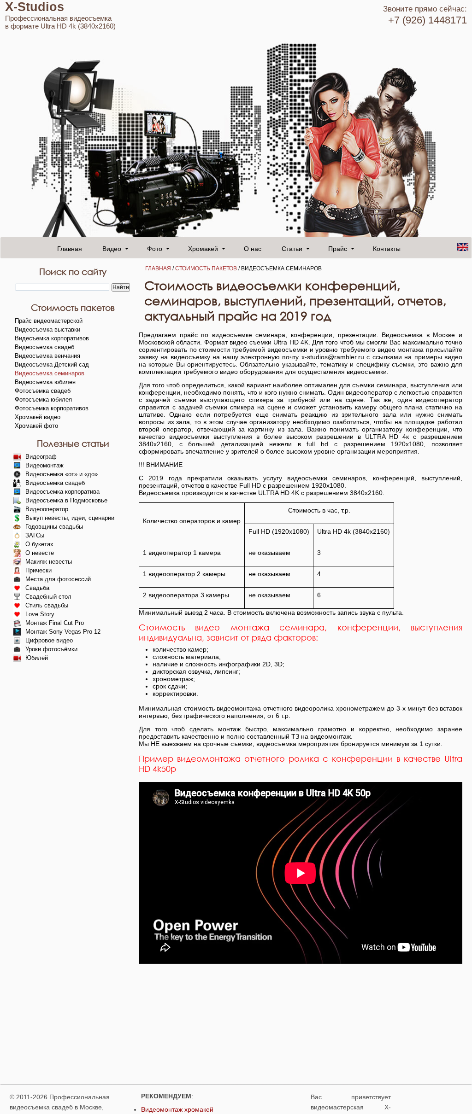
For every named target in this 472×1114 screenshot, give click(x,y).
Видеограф (41, 456)
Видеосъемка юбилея (45, 382)
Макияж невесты (48, 561)
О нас (252, 248)
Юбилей (36, 657)
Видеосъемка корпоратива (62, 491)
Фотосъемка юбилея (43, 399)
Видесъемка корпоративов (52, 338)
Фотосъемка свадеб (43, 390)
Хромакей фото (36, 425)
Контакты (387, 248)
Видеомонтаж (44, 465)
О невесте (39, 552)
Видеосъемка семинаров (49, 373)
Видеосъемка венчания (47, 355)
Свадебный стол (48, 596)
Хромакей (203, 248)
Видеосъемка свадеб (44, 347)
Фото (154, 248)
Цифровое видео (49, 640)
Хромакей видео (37, 417)
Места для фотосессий (58, 579)
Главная (69, 248)
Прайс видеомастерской (49, 320)
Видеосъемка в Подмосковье (66, 500)
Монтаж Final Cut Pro (54, 622)
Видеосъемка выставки (47, 329)
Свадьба (37, 587)
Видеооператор (46, 509)
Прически (38, 570)
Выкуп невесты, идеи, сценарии (69, 517)
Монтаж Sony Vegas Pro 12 (62, 631)
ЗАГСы (34, 535)
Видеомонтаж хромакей (177, 1109)
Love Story (39, 614)
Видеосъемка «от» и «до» (61, 474)
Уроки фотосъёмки (51, 649)
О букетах (39, 544)
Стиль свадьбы (46, 605)
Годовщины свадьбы (54, 526)
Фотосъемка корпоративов (51, 408)
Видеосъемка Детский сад (52, 364)
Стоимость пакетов (206, 268)
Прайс (337, 248)
